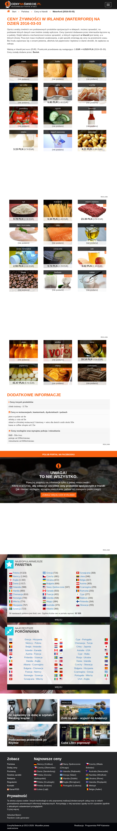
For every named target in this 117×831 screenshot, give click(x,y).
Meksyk (92, 785)
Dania (15, 583)
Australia (50, 605)
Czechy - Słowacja (83, 664)
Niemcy (16, 576)
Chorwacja (18, 594)
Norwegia (17, 598)
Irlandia (16, 591)
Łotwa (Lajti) (42, 789)
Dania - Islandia (83, 661)
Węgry (49, 601)
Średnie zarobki (14, 775)
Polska (16, 573)
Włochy (16, 601)
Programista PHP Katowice (97, 825)
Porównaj (11, 771)
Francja (49, 594)
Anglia (15, 580)
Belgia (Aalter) (95, 789)
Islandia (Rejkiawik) (71, 771)
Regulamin (12, 782)
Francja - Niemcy (33, 672)
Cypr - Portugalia (83, 639)
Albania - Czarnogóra (33, 664)
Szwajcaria (85, 573)
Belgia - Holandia (33, 646)
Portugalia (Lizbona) (72, 785)
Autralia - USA (83, 650)
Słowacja (84, 605)
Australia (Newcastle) (98, 771)
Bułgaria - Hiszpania (83, 668)
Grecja (49, 573)
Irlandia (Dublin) (70, 778)
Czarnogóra (85, 587)
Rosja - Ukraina (83, 657)
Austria (83, 583)
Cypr (82, 594)
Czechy (50, 576)
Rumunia (84, 591)
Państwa (11, 764)
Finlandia (84, 601)
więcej (58, 620)
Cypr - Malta (83, 654)
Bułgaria (50, 583)
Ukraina (50, 580)
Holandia (17, 587)
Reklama (11, 778)
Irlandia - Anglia (33, 661)
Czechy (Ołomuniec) (46, 767)
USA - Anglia (83, 679)
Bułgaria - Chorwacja (33, 668)
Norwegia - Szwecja (33, 675)
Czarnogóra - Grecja (83, 672)
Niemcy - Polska (33, 643)
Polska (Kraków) (44, 785)
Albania (49, 608)
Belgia (83, 580)
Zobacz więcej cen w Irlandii (58, 495)
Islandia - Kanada (33, 650)
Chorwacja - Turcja (83, 643)
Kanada (50, 591)
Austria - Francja (33, 654)
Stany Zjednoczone (55, 587)
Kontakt (10, 785)
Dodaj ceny (12, 767)
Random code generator (18, 818)
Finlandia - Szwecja (33, 657)
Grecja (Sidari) (69, 775)
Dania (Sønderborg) (46, 771)
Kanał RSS (14, 789)
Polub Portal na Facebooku (58, 454)
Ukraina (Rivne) (96, 778)
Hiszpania (17, 605)
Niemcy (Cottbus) (45, 764)
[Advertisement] (58, 464)
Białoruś (83, 598)
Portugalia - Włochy (84, 675)
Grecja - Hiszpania (33, 639)
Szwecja (17, 608)
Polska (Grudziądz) (45, 782)
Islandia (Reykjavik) (98, 782)
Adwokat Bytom (14, 815)
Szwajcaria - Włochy (33, 679)
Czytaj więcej (13, 809)
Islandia (50, 598)
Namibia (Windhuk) (97, 775)
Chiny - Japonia (83, 646)
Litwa (82, 576)
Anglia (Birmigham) (71, 782)
